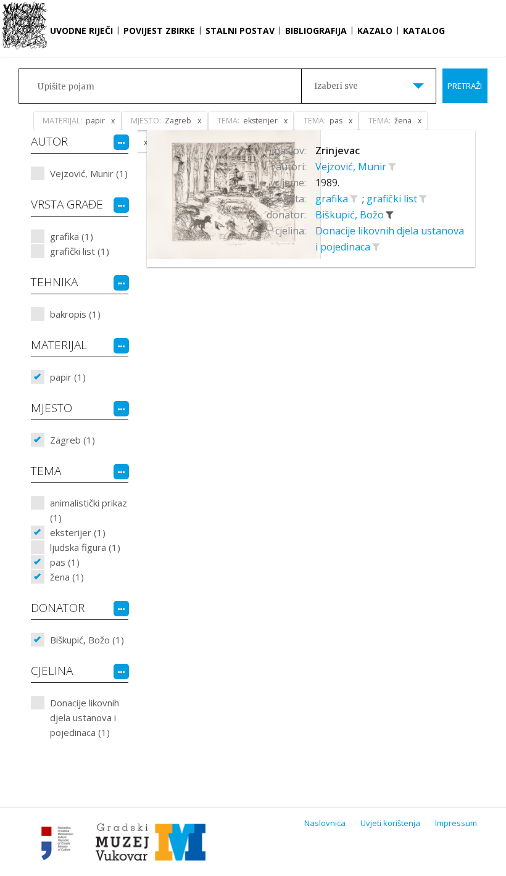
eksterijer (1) (78, 532)
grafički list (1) (79, 251)
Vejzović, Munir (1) (89, 173)
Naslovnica (325, 822)
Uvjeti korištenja (390, 822)
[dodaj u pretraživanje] (392, 167)
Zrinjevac (337, 150)
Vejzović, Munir (352, 166)
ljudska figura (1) (85, 547)
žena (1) (67, 577)
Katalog (424, 30)
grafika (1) (71, 236)
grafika (332, 198)
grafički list (393, 198)
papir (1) (68, 377)
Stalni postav (240, 30)
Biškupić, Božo (350, 214)
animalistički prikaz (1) (88, 510)
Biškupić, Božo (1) (87, 640)
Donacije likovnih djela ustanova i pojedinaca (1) (84, 717)
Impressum (456, 822)
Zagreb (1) (72, 440)
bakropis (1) (75, 314)
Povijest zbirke (159, 30)
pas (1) (65, 562)
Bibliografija (316, 30)
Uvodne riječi (81, 30)
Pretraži (464, 85)
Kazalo (374, 30)
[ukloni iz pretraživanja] (389, 215)
